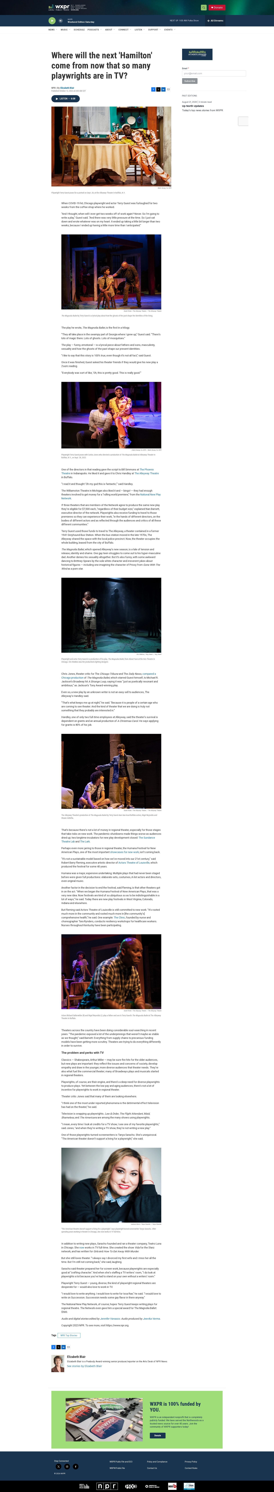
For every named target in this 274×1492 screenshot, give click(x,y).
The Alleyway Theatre (146, 473)
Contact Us (152, 1468)
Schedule (79, 30)
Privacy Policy (191, 1462)
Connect (123, 30)
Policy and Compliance (157, 1462)
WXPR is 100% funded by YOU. (175, 1407)
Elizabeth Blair (67, 87)
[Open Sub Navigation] (57, 30)
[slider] (65, 20)
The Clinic (119, 917)
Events (168, 30)
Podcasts (93, 30)
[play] (52, 20)
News (52, 30)
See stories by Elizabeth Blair (84, 1366)
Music (64, 30)
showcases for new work (124, 852)
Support (153, 30)
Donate (218, 7)
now (81, 1247)
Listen (138, 30)
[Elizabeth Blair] (57, 1363)
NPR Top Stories (69, 1335)
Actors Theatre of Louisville (134, 862)
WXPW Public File (117, 1468)
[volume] (60, 21)
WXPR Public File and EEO (121, 1462)
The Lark (85, 841)
